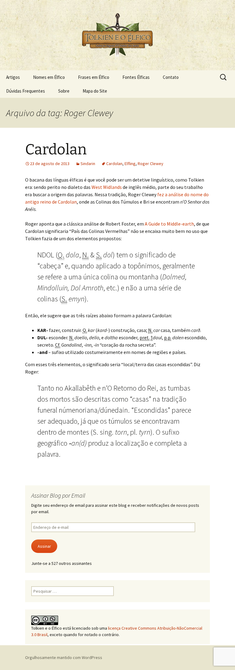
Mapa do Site (95, 91)
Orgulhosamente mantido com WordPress (63, 657)
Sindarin (87, 163)
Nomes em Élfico (49, 77)
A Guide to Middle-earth (169, 224)
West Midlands (106, 187)
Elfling (130, 163)
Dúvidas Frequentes (25, 91)
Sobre (63, 91)
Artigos (13, 77)
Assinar (44, 546)
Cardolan (56, 149)
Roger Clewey (150, 163)
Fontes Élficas (136, 77)
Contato (171, 77)
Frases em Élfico (93, 77)
